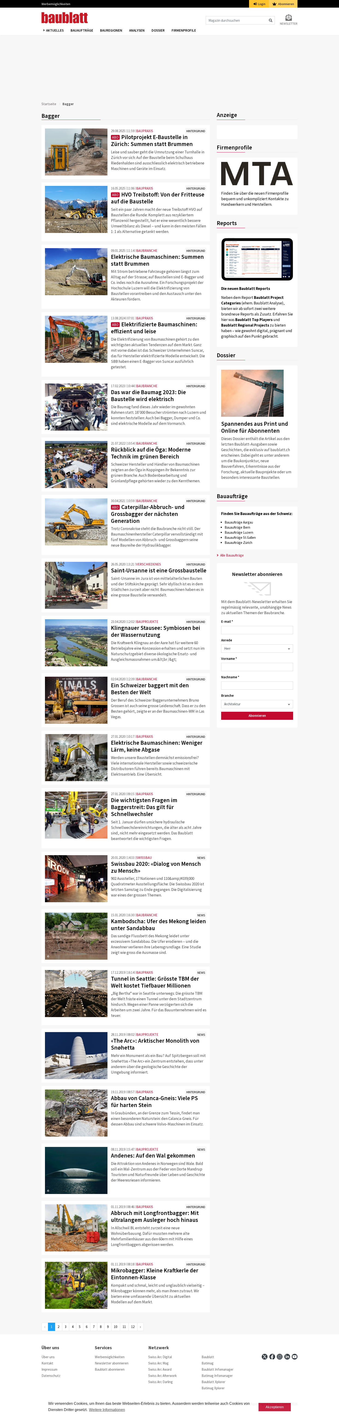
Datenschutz (51, 1375)
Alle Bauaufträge (232, 555)
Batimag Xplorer (213, 1388)
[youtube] (294, 1357)
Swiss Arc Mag (158, 1363)
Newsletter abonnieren (111, 1363)
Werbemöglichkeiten (56, 4)
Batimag (208, 1363)
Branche (227, 695)
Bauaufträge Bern (237, 527)
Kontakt (47, 1363)
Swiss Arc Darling (160, 1382)
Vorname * (229, 658)
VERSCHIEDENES (148, 564)
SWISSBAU (144, 857)
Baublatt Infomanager (217, 1369)
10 (115, 1327)
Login (261, 4)
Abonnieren (285, 4)
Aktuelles (55, 30)
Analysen (137, 30)
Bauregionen (111, 30)
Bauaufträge (82, 30)
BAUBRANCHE (146, 250)
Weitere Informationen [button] (107, 1410)
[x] (265, 1357)
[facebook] (272, 1357)
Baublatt (208, 1357)
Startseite (49, 104)
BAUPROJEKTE (147, 621)
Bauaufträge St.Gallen (240, 537)
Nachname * (230, 677)
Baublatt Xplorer (213, 1382)
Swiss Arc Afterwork (162, 1375)
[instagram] (279, 1357)
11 (124, 1327)
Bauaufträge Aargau (239, 522)
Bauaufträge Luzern (239, 532)
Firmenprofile (184, 30)
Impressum (49, 1369)
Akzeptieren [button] (275, 1407)
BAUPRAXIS (144, 131)
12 (132, 1327)
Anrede (226, 640)
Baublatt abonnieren (110, 1369)
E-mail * (227, 621)
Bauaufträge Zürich (238, 542)
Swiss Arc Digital (160, 1357)
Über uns (48, 1357)
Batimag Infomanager (217, 1375)
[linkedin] (287, 1357)
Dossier (158, 30)
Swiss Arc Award (160, 1369)
